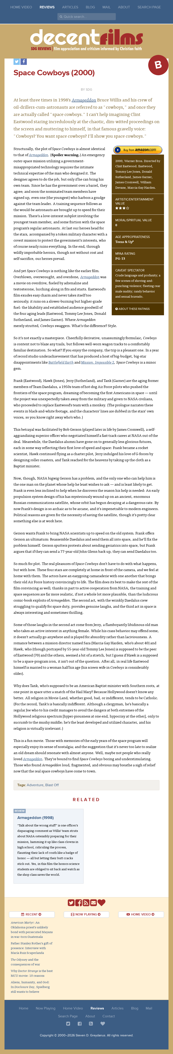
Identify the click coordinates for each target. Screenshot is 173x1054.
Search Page (149, 7)
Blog (90, 7)
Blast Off (52, 785)
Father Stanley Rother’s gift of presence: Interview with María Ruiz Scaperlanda (31, 948)
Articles (70, 7)
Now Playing (45, 1008)
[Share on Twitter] (17, 62)
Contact (108, 1016)
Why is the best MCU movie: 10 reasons (32, 973)
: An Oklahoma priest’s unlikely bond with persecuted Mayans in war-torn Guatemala (32, 929)
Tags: (21, 785)
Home (23, 1008)
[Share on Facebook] (23, 62)
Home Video (21, 7)
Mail (106, 7)
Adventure (35, 785)
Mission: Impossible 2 (97, 362)
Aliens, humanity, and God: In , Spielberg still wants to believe (30, 986)
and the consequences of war (25, 962)
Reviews (47, 7)
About (124, 7)
